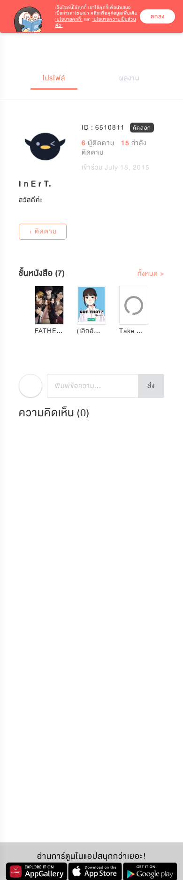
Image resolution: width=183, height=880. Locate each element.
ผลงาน (129, 78)
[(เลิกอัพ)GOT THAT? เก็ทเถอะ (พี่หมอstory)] (91, 305)
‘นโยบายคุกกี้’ (69, 19)
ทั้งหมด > (150, 274)
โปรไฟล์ (54, 78)
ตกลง (158, 16)
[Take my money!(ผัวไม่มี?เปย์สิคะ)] (134, 305)
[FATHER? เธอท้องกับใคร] (49, 305)
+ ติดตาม (43, 231)
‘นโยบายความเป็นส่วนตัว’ (95, 22)
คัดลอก (142, 127)
